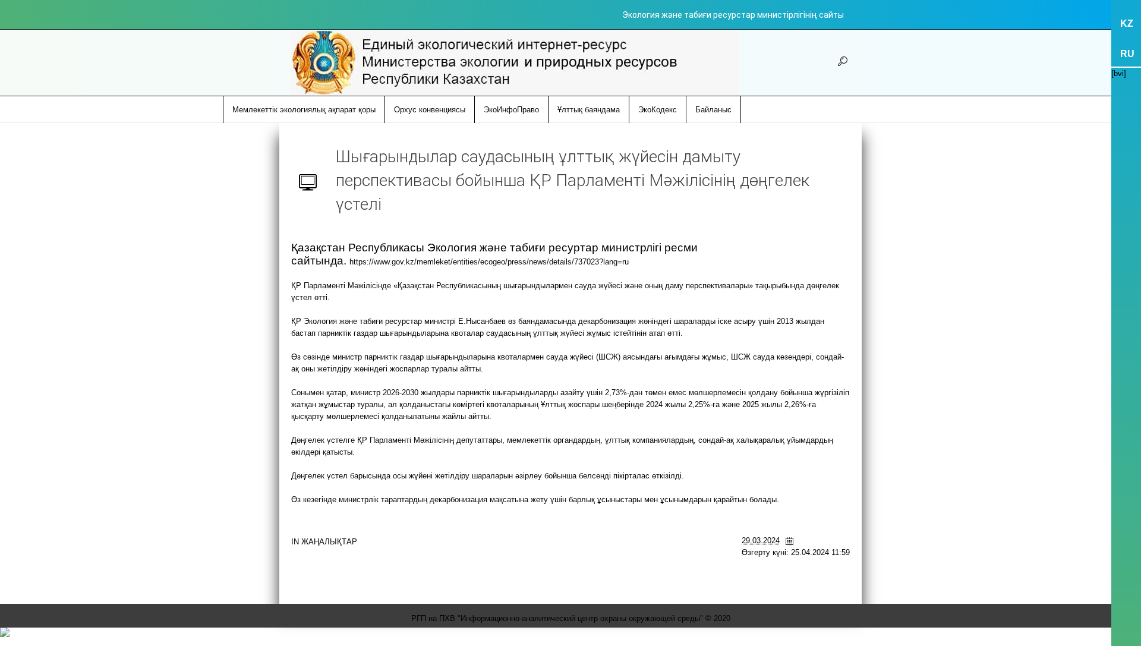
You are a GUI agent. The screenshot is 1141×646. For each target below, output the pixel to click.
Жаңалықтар (329, 541)
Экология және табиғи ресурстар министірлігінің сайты (733, 15)
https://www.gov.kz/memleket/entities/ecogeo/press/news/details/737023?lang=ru (489, 261)
